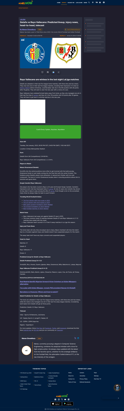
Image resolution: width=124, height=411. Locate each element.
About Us (71, 375)
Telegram (60, 330)
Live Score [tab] (79, 2)
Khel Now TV (97, 379)
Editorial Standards (85, 382)
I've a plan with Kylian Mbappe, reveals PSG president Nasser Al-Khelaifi (48, 288)
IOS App (36, 330)
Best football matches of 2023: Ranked (35, 208)
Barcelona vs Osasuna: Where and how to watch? (39, 292)
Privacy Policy (83, 379)
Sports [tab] (64, 2)
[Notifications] (100, 2)
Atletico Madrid (25, 88)
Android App (27, 330)
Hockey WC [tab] (71, 2)
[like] (42, 72)
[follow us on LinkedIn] (69, 399)
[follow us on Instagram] (59, 399)
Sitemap (96, 375)
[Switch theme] (92, 2)
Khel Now (39, 328)
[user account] (103, 2)
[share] (59, 72)
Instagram (63, 328)
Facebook (48, 328)
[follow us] (53, 72)
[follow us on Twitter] (62, 399)
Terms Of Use (72, 382)
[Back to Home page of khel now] (26, 3)
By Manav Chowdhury (28, 29)
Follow (39, 29)
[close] (118, 398)
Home (70, 372)
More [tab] (85, 2)
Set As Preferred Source (73, 29)
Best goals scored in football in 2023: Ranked (38, 204)
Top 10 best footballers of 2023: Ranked (36, 206)
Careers (82, 372)
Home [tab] (58, 2)
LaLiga (22, 19)
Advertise (82, 375)
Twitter (54, 328)
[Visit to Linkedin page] (78, 338)
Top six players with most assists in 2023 (36, 202)
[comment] (48, 72)
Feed (95, 372)
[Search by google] (89, 3)
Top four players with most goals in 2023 (36, 200)
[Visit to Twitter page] (75, 338)
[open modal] (117, 387)
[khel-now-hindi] (96, 2)
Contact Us (71, 379)
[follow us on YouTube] (65, 399)
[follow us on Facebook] (55, 399)
